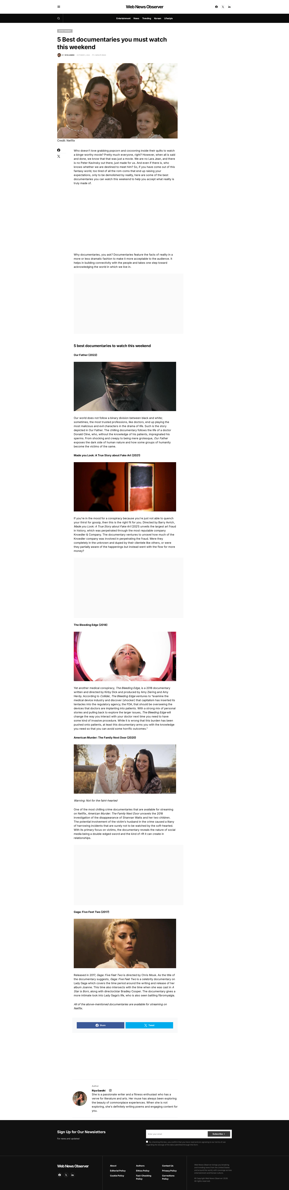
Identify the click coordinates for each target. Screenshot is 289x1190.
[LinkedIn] (229, 7)
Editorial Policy (118, 1170)
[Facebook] (216, 7)
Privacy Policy (169, 1170)
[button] (58, 7)
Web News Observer (144, 6)
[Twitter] (223, 7)
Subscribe (218, 1134)
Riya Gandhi (99, 1090)
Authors (140, 1165)
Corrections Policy (168, 1177)
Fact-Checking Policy (143, 1177)
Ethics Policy (142, 1170)
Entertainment (65, 31)
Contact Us (167, 1165)
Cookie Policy (117, 1175)
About (113, 1165)
